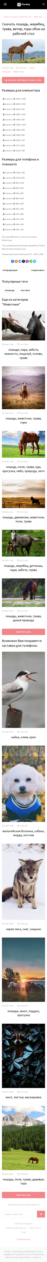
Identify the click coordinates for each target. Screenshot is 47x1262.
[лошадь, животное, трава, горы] (23, 387)
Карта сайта (35, 1228)
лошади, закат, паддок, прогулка (23, 1013)
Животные (38, 17)
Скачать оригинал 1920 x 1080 (24, 80)
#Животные (18, 72)
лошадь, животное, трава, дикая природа (23, 618)
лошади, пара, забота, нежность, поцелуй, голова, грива (23, 354)
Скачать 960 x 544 (14, 183)
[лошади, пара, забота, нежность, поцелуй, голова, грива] (23, 325)
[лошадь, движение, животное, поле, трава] (23, 493)
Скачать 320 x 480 (14, 214)
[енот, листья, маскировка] (23, 1056)
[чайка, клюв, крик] (23, 690)
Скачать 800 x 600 (14, 188)
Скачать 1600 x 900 (15, 109)
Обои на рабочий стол (16, 1228)
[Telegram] (19, 261)
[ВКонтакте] (12, 261)
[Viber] (27, 261)
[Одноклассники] (16, 261)
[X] (23, 261)
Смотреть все (23, 632)
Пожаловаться (23, 1239)
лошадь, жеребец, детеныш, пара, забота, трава (23, 568)
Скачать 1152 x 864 (15, 145)
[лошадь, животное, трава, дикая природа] (23, 592)
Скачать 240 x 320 (14, 229)
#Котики (25, 290)
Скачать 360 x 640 (14, 209)
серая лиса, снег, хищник (23, 929)
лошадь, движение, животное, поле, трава (23, 519)
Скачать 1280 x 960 (15, 130)
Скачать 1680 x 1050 (15, 104)
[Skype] (34, 261)
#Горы (32, 68)
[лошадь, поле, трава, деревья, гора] (23, 1138)
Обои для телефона (23, 1223)
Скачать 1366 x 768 (15, 172)
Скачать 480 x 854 (14, 198)
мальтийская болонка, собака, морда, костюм (23, 833)
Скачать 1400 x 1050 (15, 114)
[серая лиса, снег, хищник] (23, 882)
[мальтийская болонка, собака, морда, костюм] (23, 784)
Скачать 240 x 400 (14, 224)
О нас (23, 1232)
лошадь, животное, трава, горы (23, 420)
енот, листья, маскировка (23, 1097)
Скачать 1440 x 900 (15, 119)
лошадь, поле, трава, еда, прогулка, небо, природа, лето (23, 469)
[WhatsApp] (30, 261)
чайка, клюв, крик (23, 737)
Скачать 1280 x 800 (15, 135)
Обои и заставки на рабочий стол (17, 17)
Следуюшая (37, 270)
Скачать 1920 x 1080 (15, 98)
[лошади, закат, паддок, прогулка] (23, 970)
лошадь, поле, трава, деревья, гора (24, 1181)
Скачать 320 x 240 (14, 219)
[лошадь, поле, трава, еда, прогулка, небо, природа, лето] (23, 444)
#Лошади (6, 72)
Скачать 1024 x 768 (15, 150)
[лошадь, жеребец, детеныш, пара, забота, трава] (23, 543)
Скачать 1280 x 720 (15, 140)
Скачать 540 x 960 (14, 193)
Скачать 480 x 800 (14, 203)
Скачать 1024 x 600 (15, 177)
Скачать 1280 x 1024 (15, 124)
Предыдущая (10, 270)
